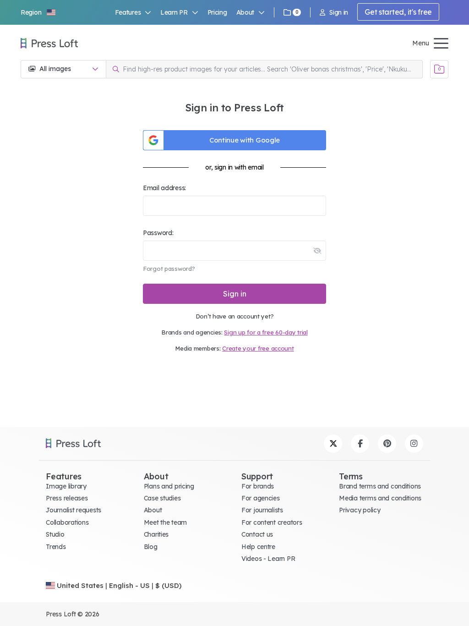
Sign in (338, 12)
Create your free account (258, 348)
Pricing (217, 12)
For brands (257, 486)
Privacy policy (359, 510)
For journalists (262, 510)
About (153, 510)
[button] (38, 12)
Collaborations (67, 522)
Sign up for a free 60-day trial (265, 332)
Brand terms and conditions (380, 486)
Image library (66, 486)
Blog (151, 547)
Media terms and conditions (380, 498)
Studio (55, 534)
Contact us (257, 534)
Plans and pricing (169, 486)
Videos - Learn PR (268, 559)
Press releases (66, 498)
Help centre (258, 547)
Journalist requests (73, 510)
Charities (156, 534)
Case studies (162, 498)
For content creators (271, 522)
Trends (55, 547)
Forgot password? (169, 268)
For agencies (260, 498)
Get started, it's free (398, 11)
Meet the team (165, 522)
